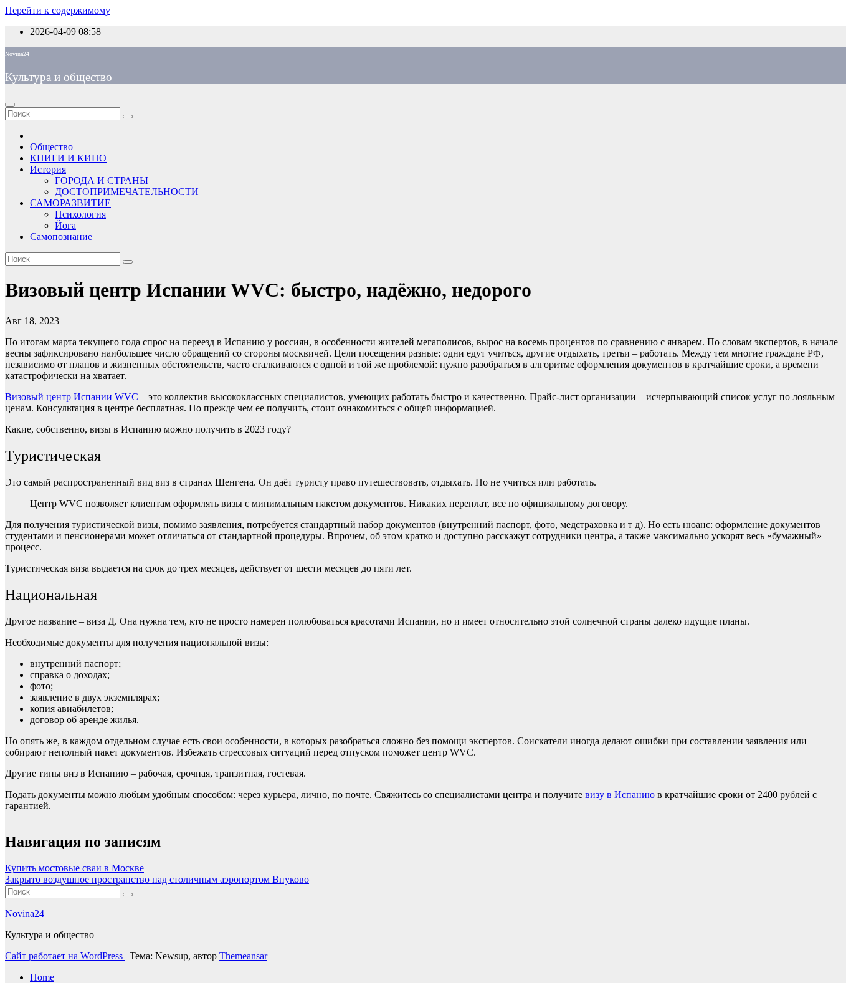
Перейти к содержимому (57, 10)
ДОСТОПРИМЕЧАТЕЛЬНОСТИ (127, 191)
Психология (80, 214)
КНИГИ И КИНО (68, 158)
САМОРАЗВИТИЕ (70, 203)
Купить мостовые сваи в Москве (74, 868)
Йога (65, 225)
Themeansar (243, 956)
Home (42, 977)
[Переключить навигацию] (10, 105)
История (48, 169)
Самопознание (61, 236)
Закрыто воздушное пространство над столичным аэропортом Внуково (157, 879)
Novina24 (17, 53)
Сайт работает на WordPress (65, 956)
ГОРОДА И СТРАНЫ (101, 180)
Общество (51, 147)
